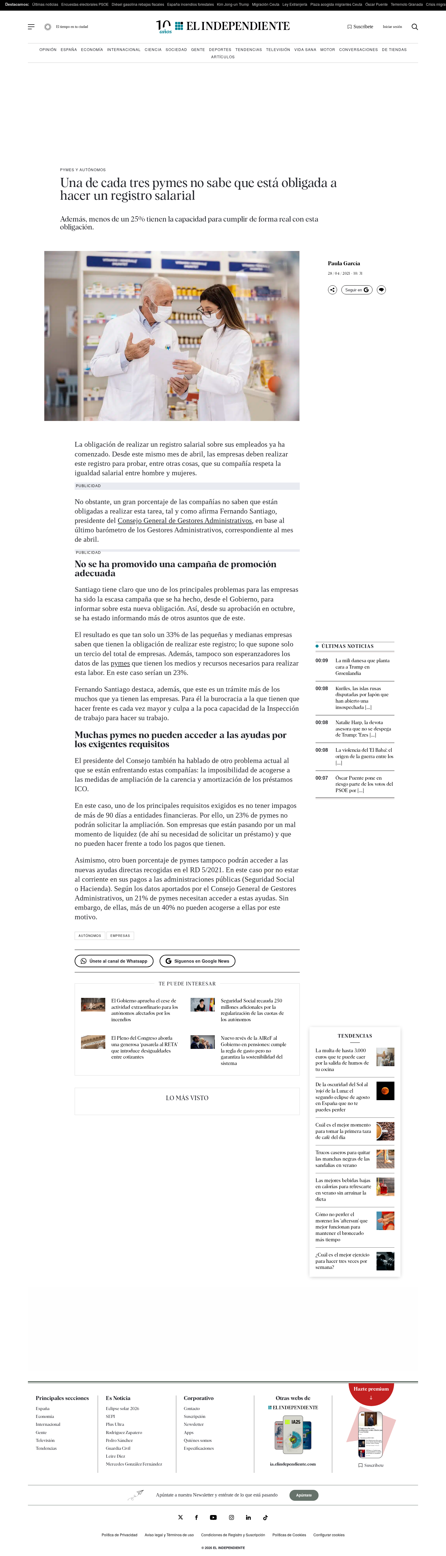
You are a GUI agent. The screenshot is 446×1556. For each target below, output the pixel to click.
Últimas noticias (45, 4)
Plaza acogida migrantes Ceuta (336, 4)
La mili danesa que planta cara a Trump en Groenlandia (363, 667)
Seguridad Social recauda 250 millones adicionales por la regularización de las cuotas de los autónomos (252, 1010)
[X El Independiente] (180, 1517)
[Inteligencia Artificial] (293, 1452)
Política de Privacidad (119, 1534)
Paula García (344, 263)
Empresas (120, 936)
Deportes (220, 49)
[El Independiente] (223, 26)
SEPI (110, 1416)
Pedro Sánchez (119, 1440)
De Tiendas (394, 49)
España (69, 49)
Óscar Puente (376, 4)
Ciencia (153, 49)
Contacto (192, 1408)
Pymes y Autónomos (83, 169)
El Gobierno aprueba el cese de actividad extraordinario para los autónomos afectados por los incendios (144, 1010)
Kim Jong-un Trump (233, 4)
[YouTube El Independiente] (213, 1518)
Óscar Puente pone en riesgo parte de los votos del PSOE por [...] (364, 784)
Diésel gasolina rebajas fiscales (138, 4)
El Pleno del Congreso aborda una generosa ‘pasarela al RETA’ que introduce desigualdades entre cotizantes (144, 1047)
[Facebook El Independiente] (196, 1518)
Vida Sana (305, 49)
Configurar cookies (329, 1534)
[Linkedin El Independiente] (248, 1518)
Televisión (278, 49)
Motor (327, 49)
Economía (92, 49)
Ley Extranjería (294, 4)
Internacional (124, 49)
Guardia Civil (118, 1448)
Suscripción (194, 1416)
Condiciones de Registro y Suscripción (233, 1534)
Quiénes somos (198, 1440)
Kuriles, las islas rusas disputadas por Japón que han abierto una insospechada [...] (362, 698)
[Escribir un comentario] (381, 289)
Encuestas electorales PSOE (85, 4)
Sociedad (176, 49)
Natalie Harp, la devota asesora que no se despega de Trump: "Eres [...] (363, 729)
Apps (189, 1432)
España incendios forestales (190, 4)
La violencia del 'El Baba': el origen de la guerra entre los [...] (365, 756)
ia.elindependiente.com (293, 1464)
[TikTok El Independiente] (265, 1518)
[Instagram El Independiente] (231, 1518)
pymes (120, 663)
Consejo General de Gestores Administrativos (185, 520)
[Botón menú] (31, 27)
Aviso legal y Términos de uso (169, 1534)
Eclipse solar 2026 (122, 1408)
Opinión (48, 49)
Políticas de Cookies (289, 1534)
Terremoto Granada (407, 4)
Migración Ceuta (265, 4)
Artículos (223, 56)
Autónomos (90, 936)
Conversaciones (358, 49)
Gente (198, 49)
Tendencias (248, 49)
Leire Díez (115, 1456)
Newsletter (194, 1424)
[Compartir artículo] (332, 289)
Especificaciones (199, 1448)
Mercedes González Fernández (134, 1464)
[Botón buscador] (415, 27)
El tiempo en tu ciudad (72, 27)
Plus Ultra (115, 1424)
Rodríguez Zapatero (124, 1432)
